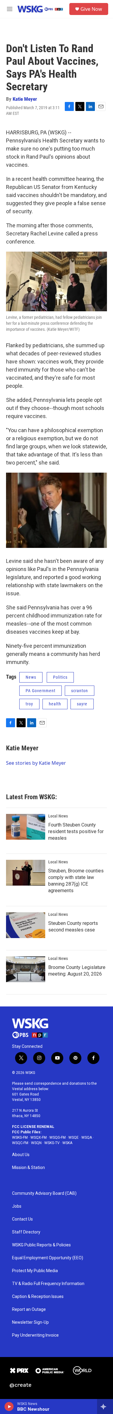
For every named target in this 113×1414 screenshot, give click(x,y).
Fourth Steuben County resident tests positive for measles (76, 831)
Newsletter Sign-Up (30, 1322)
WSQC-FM (20, 1143)
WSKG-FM (20, 1137)
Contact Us (22, 1219)
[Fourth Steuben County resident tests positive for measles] (25, 827)
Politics (60, 677)
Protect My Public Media (35, 1271)
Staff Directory (26, 1232)
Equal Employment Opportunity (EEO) (47, 1258)
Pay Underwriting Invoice (35, 1335)
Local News (58, 816)
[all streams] (105, 1406)
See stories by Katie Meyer (36, 763)
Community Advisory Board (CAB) (44, 1193)
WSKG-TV (52, 1143)
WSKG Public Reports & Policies (41, 1245)
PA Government (40, 690)
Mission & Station (28, 1167)
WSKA (67, 1143)
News (31, 677)
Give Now (91, 9)
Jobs (16, 1206)
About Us (21, 1154)
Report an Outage (29, 1309)
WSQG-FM (57, 1137)
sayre (82, 703)
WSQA (86, 1137)
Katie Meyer (25, 99)
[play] (9, 1407)
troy (29, 703)
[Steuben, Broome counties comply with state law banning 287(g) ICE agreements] (25, 873)
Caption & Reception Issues (38, 1296)
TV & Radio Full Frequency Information (48, 1283)
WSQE (73, 1137)
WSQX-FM (38, 1137)
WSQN (36, 1143)
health (55, 703)
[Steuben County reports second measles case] (25, 925)
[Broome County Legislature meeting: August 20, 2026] (25, 969)
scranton (79, 690)
